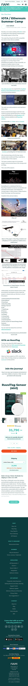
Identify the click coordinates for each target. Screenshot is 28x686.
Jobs (14, 613)
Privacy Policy (14, 593)
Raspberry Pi (20, 115)
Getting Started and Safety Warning (14, 583)
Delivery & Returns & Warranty (14, 591)
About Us (14, 604)
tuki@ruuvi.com (13, 671)
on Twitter (12, 121)
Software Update (14, 588)
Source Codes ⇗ (14, 568)
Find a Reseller (14, 611)
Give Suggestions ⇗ (14, 595)
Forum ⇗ (14, 565)
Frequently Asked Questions (14, 581)
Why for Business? (14, 552)
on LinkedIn (21, 121)
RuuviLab (22, 345)
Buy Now (14, 451)
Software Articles (14, 573)
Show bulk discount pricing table (14, 438)
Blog (2, 14)
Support (18, 1)
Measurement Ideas (14, 544)
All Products (14, 536)
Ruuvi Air (14, 526)
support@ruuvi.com (13, 673)
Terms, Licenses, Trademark (14, 555)
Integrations (14, 570)
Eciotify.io (4, 151)
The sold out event (6, 88)
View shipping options (14, 470)
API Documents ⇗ (14, 563)
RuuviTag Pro (14, 531)
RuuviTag (14, 528)
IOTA (20, 31)
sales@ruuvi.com (12, 674)
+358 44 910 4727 (13, 676)
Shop (18, 4)
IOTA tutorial (15, 345)
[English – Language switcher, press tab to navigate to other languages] (25, 1)
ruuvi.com (4, 359)
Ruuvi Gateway (14, 533)
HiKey (2, 117)
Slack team (15, 346)
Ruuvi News (8, 14)
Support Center (14, 586)
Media (14, 608)
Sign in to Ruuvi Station (10, 1)
